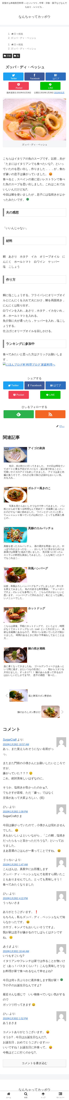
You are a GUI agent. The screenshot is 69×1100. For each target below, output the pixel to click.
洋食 (9, 56)
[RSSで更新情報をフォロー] (50, 414)
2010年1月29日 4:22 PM (15, 898)
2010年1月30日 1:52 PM (15, 1018)
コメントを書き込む (34, 1063)
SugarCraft (9, 739)
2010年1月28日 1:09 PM (15, 811)
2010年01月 (59, 93)
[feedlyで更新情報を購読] (19, 414)
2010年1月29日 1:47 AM (15, 864)
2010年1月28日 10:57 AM (16, 744)
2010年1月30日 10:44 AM (16, 951)
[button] (62, 605)
